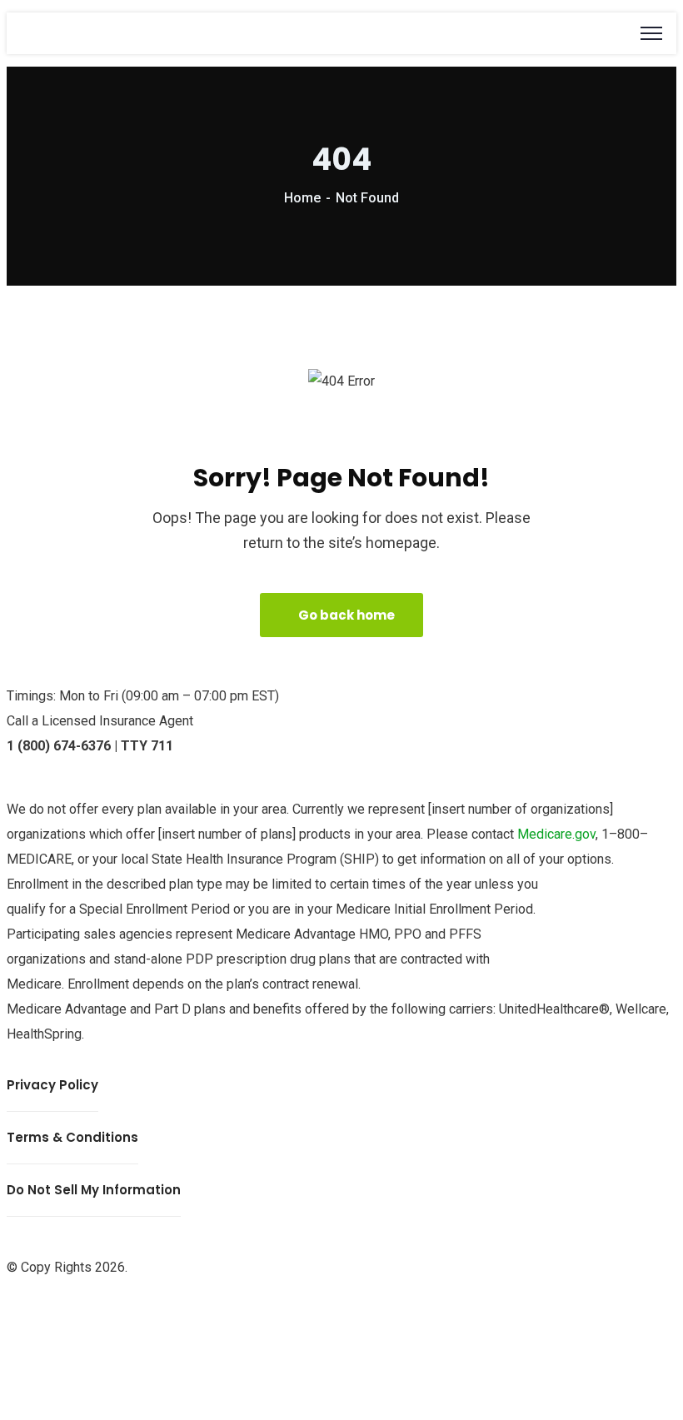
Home (302, 198)
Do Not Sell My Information (94, 1189)
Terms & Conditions (72, 1137)
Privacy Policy (52, 1085)
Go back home (346, 615)
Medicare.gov (556, 834)
